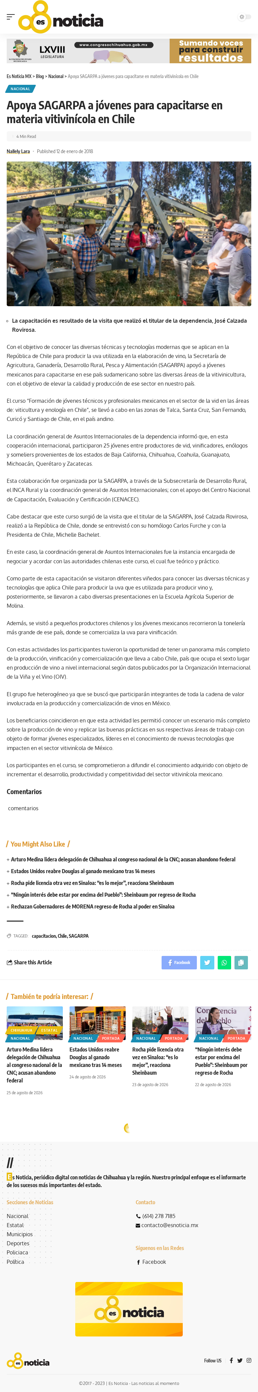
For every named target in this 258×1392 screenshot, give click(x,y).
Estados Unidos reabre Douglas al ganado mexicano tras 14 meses (83, 871)
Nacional (20, 89)
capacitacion (44, 936)
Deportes (18, 1243)
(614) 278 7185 (158, 1216)
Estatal (49, 1030)
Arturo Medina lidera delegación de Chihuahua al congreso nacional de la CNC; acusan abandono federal (123, 859)
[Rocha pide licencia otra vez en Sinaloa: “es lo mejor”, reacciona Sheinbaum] (160, 1023)
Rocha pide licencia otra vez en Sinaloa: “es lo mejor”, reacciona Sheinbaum (92, 883)
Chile (62, 936)
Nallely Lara (18, 151)
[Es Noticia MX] (60, 17)
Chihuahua (21, 1030)
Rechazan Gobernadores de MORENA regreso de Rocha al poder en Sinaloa (93, 906)
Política (15, 1261)
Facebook (154, 1261)
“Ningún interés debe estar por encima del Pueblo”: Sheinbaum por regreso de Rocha (103, 894)
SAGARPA (79, 936)
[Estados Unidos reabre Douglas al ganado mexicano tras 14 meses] (98, 1023)
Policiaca (17, 1252)
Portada (111, 1038)
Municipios (20, 1234)
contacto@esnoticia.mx (169, 1225)
